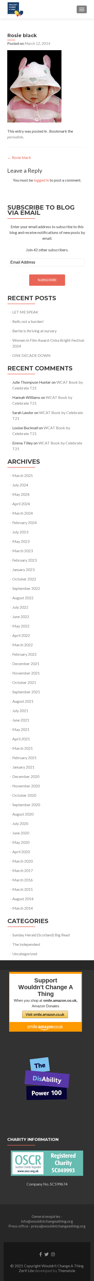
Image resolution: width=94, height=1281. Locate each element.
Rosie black (19, 157)
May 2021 (20, 729)
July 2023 (20, 532)
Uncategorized (24, 953)
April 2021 (21, 738)
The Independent (26, 944)
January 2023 (23, 569)
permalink (15, 137)
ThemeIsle (66, 1270)
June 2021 (20, 720)
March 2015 (22, 889)
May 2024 (20, 494)
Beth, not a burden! (28, 321)
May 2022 (20, 626)
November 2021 (26, 673)
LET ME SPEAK (25, 312)
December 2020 (25, 776)
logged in (41, 180)
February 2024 (24, 522)
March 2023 (22, 550)
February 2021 (24, 757)
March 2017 (22, 870)
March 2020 (22, 861)
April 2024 (21, 503)
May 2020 (20, 842)
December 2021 (25, 663)
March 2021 (22, 748)
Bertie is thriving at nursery (34, 330)
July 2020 (20, 823)
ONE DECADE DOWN (31, 355)
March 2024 (22, 513)
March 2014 (22, 908)
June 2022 (20, 616)
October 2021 (24, 682)
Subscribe (47, 280)
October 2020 (24, 795)
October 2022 (24, 579)
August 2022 (23, 597)
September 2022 (26, 588)
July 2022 (20, 607)
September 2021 (26, 691)
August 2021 (23, 701)
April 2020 (21, 851)
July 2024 (20, 485)
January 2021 (23, 767)
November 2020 (26, 786)
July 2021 (20, 710)
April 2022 (21, 635)
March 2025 (22, 475)
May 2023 (20, 541)
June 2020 (20, 833)
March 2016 (22, 880)
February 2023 (24, 560)
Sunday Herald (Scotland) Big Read (41, 935)
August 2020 (23, 814)
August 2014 (23, 898)
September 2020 (26, 804)
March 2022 (22, 644)
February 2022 (24, 654)
